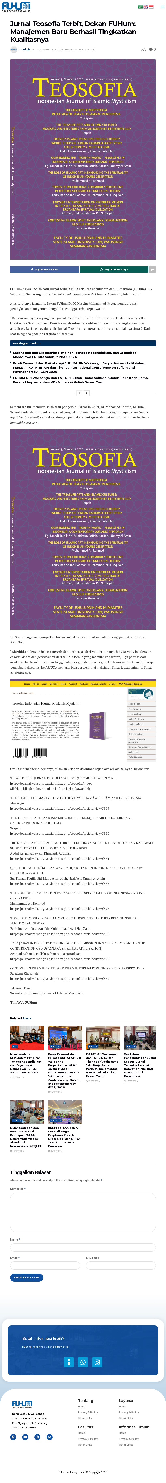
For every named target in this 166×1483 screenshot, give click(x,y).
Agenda (56, 1120)
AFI (15, 1046)
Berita (59, 49)
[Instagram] (97, 1362)
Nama (15, 1239)
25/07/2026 (56, 1092)
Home (81, 1406)
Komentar (18, 1189)
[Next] (87, 393)
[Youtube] (25, 1437)
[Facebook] (13, 1437)
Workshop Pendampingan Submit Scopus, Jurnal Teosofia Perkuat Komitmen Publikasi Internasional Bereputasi (140, 1065)
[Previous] (79, 393)
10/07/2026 (18, 1151)
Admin (26, 49)
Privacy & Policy (88, 1412)
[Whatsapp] (83, 1362)
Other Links (85, 1418)
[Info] (69, 1362)
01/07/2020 (43, 49)
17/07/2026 (94, 1081)
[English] (146, 6)
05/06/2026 (56, 1151)
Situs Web (92, 1257)
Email (15, 1258)
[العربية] (140, 6)
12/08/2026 (18, 1077)
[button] (162, 7)
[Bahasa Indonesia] (151, 6)
